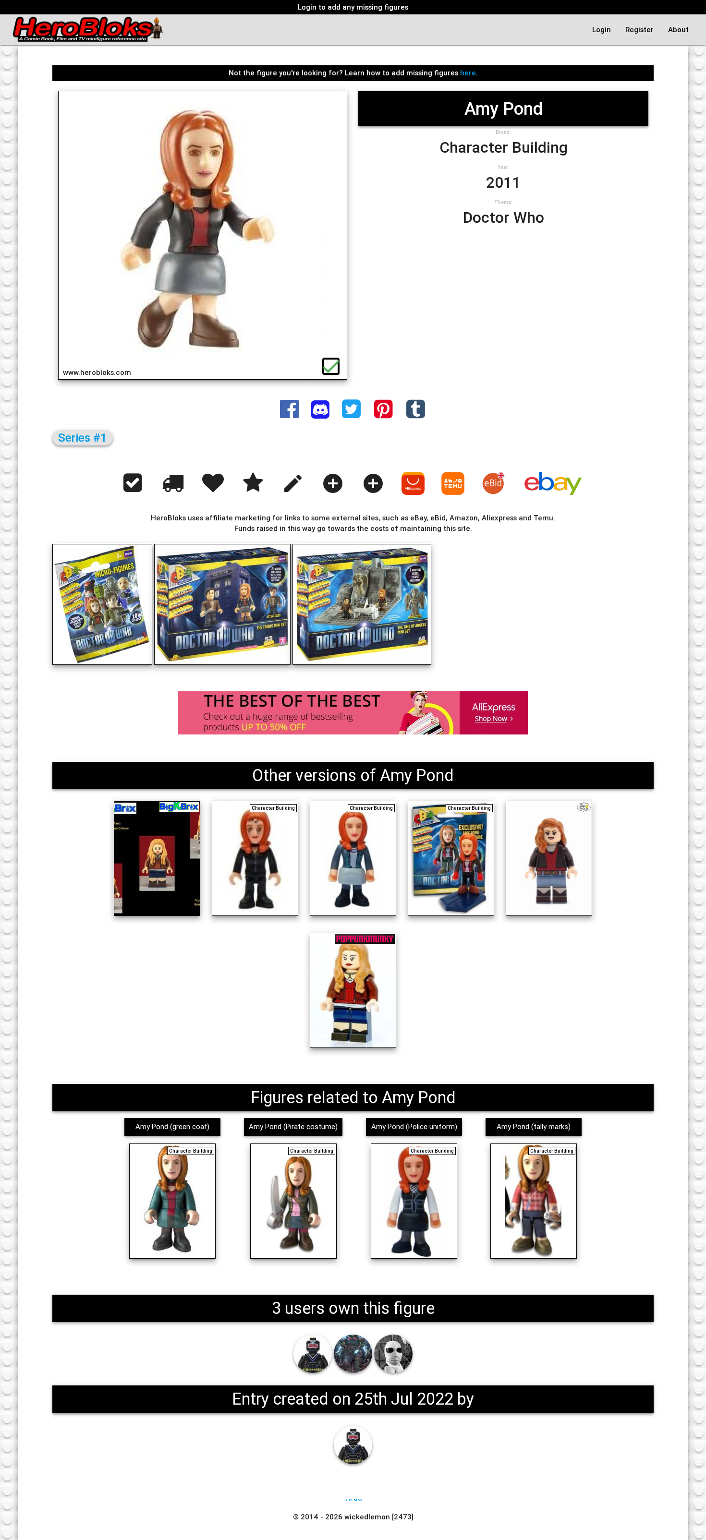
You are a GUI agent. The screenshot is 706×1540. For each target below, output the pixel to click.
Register (639, 29)
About (678, 29)
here (468, 72)
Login (601, 29)
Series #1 (82, 438)
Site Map (353, 1499)
